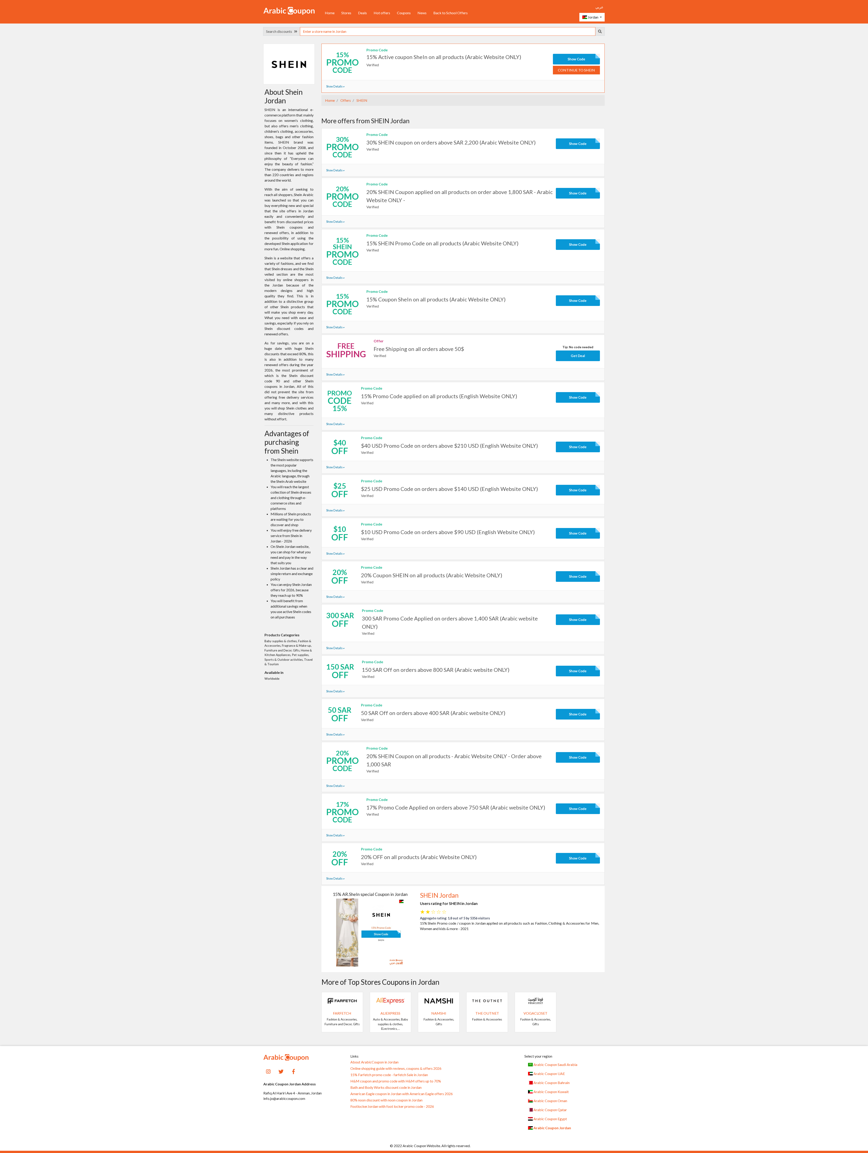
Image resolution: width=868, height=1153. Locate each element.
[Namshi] (439, 1000)
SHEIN (361, 100)
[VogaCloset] (535, 1000)
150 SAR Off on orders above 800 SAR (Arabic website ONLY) (435, 669)
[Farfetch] (342, 1000)
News (422, 13)
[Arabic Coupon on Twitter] (281, 1071)
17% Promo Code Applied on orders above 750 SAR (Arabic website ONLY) (455, 807)
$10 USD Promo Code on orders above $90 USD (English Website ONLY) (448, 532)
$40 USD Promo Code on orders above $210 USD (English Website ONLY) (449, 445)
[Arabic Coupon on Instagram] (268, 1071)
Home (330, 13)
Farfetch (342, 1013)
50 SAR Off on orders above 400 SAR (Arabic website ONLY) (433, 713)
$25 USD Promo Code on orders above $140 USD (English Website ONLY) (449, 488)
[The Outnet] (487, 1000)
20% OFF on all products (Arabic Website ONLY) (419, 857)
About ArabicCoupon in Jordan (374, 1062)
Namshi (438, 1013)
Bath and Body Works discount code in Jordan (386, 1087)
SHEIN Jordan (439, 895)
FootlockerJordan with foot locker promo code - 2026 (392, 1106)
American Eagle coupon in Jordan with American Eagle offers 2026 (401, 1094)
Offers (345, 100)
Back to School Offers (450, 13)
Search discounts (280, 31)
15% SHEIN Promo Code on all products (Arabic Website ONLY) (442, 243)
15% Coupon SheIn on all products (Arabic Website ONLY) (436, 299)
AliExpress (390, 1013)
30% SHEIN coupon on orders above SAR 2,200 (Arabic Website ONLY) (451, 142)
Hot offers (382, 13)
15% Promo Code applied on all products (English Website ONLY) (439, 396)
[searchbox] (447, 31)
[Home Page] (289, 10)
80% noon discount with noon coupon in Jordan (386, 1100)
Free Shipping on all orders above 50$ (419, 349)
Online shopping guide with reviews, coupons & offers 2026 (395, 1068)
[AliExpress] (391, 1000)
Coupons (404, 13)
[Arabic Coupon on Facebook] (294, 1071)
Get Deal (578, 356)
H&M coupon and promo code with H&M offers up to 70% (395, 1081)
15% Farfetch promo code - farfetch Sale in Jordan (389, 1075)
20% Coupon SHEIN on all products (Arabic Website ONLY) (431, 575)
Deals (362, 13)
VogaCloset (535, 1013)
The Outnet (487, 1013)
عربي (599, 7)
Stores (346, 13)
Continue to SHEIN (576, 70)
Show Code (576, 59)
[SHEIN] (289, 64)
